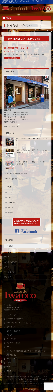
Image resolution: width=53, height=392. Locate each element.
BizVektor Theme (27, 384)
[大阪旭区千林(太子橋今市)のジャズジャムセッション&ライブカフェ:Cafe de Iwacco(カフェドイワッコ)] (26, 9)
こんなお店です (10, 262)
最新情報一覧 (11, 355)
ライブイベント (10, 272)
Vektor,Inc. (38, 384)
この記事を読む (12, 58)
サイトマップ (11, 339)
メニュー (7, 267)
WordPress (15, 384)
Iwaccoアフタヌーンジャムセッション (19, 323)
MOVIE (10, 207)
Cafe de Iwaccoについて (14, 319)
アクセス (7, 277)
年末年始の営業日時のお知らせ (16, 173)
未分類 (10, 212)
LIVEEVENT (21, 51)
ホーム (7, 257)
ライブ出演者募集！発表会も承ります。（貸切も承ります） (27, 351)
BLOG (10, 192)
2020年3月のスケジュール (14, 179)
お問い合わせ (11, 327)
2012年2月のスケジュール (16, 48)
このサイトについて (13, 331)
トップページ (11, 315)
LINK (9, 197)
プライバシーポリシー (14, 343)
